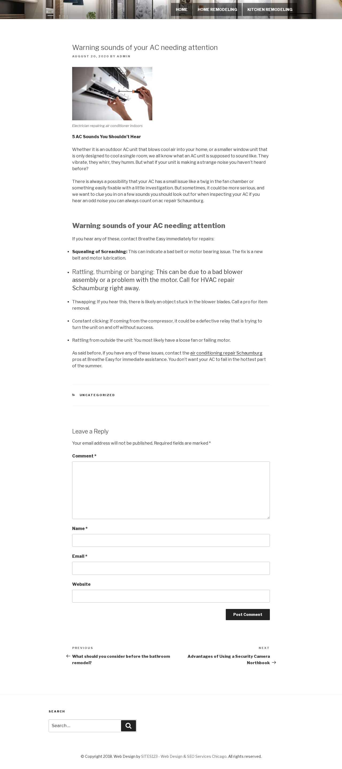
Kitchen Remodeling (270, 9)
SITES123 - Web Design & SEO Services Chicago (184, 756)
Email (79, 556)
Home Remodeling (217, 9)
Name (80, 528)
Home (182, 9)
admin (124, 56)
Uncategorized (97, 395)
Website (81, 584)
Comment (84, 456)
